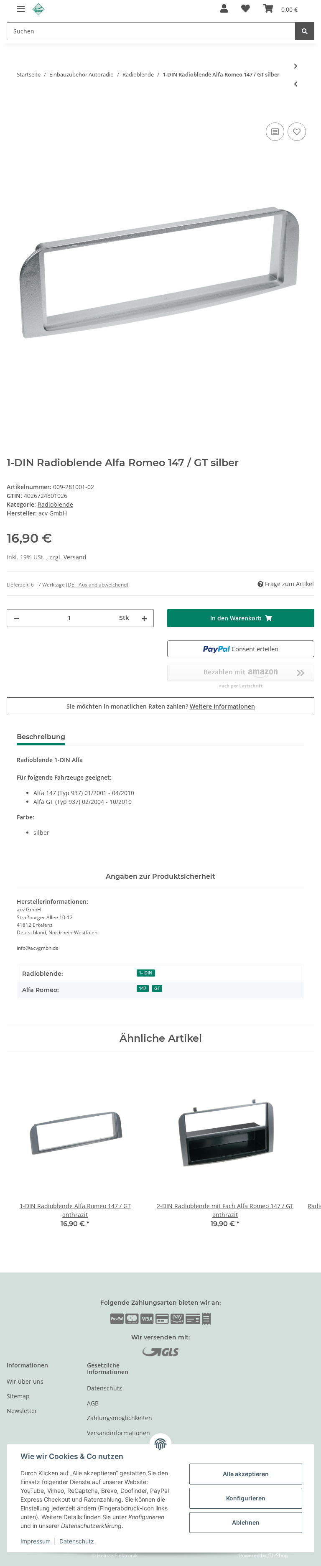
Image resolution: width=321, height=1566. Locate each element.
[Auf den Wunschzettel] (297, 131)
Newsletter (22, 1411)
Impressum (35, 1541)
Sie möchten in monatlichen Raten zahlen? (160, 706)
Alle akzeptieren (246, 1473)
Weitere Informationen (222, 706)
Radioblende (55, 504)
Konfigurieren (245, 1498)
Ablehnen (246, 1522)
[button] (224, 9)
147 (142, 988)
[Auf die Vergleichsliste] (275, 131)
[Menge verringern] (16, 618)
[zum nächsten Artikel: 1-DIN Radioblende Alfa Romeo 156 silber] (295, 66)
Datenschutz (104, 1388)
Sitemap (18, 1396)
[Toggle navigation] (21, 5)
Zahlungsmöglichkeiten (119, 1418)
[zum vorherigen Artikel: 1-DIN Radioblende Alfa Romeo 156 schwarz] (295, 84)
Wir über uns (25, 1381)
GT (157, 988)
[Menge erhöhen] (144, 618)
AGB (93, 1403)
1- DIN (146, 973)
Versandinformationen (118, 1433)
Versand (75, 557)
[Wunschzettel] (245, 9)
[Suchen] (304, 31)
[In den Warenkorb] (13, 111)
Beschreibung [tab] (41, 737)
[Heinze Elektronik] (38, 9)
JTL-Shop (278, 1555)
